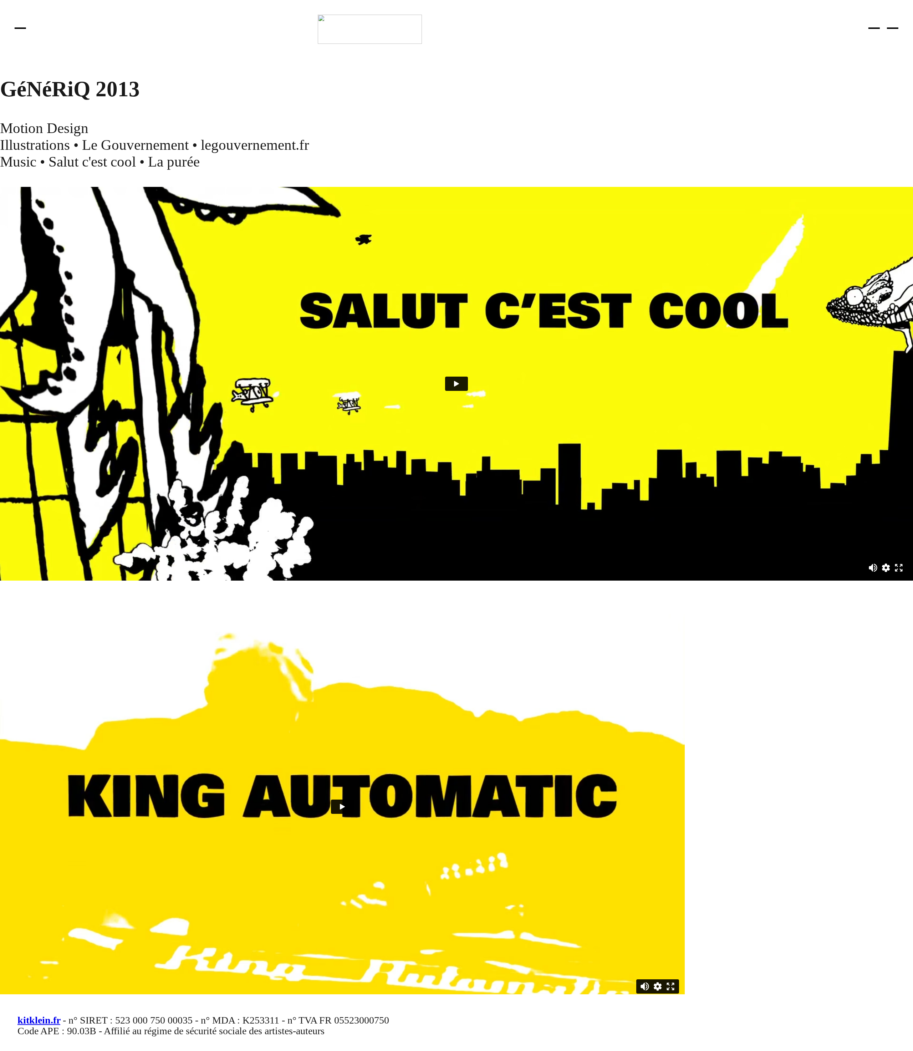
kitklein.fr (38, 1020)
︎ (892, 22)
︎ (874, 22)
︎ (20, 22)
